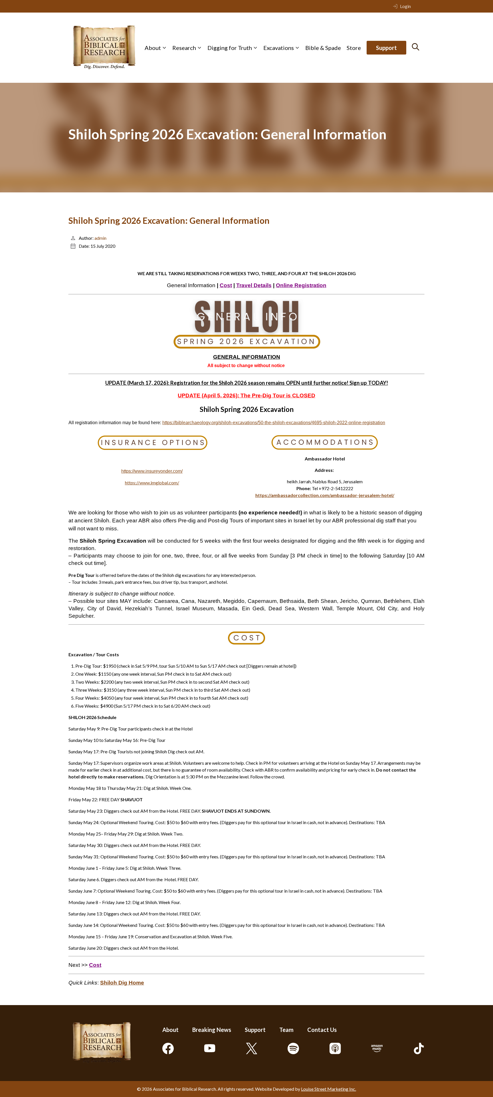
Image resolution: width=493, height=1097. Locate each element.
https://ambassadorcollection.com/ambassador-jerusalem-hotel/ (324, 495)
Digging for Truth (229, 47)
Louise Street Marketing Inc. (328, 1089)
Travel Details (254, 285)
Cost (226, 285)
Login (405, 6)
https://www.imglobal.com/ (152, 482)
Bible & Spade (323, 47)
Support (386, 47)
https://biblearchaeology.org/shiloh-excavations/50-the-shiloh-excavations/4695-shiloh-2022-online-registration (273, 422)
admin (100, 238)
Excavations (278, 47)
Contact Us (322, 1029)
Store (354, 47)
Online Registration (301, 285)
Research (184, 47)
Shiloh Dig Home (122, 983)
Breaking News (211, 1029)
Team (286, 1029)
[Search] (415, 46)
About (153, 47)
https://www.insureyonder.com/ (152, 471)
